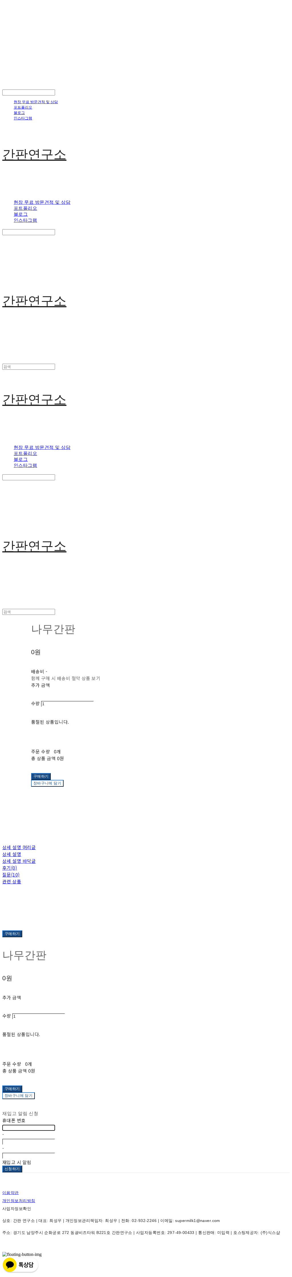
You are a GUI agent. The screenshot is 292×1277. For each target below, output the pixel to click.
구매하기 (12, 934)
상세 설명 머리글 (19, 847)
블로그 (19, 112)
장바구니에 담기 (19, 1095)
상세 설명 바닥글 (19, 860)
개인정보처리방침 (18, 1200)
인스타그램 (23, 118)
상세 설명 (11, 854)
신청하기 (12, 1169)
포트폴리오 (23, 107)
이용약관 (10, 1192)
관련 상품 (11, 881)
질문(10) (11, 874)
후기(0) (9, 867)
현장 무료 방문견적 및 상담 (36, 101)
